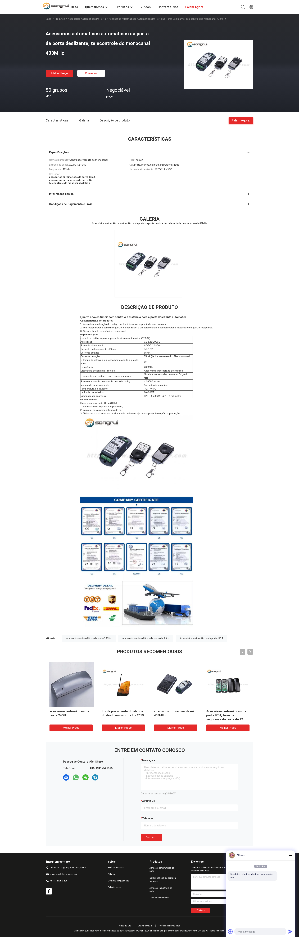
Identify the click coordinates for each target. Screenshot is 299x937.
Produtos (60, 18)
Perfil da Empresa (116, 867)
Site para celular (145, 926)
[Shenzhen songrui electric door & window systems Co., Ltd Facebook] (49, 891)
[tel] (105, 777)
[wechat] (85, 777)
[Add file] (230, 931)
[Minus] (290, 855)
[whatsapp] (76, 777)
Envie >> (201, 910)
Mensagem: (149, 760)
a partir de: (148, 800)
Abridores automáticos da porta (162, 869)
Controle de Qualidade (118, 881)
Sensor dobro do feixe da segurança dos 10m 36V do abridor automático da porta (174, 715)
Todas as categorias (159, 898)
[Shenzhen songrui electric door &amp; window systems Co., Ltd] (56, 5)
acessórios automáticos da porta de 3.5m (145, 638)
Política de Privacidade (169, 926)
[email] (66, 777)
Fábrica (111, 874)
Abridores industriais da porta (161, 889)
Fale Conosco (114, 887)
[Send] (290, 931)
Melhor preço (59, 73)
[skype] (95, 777)
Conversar (91, 73)
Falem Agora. (241, 120)
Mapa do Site (125, 926)
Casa (48, 18)
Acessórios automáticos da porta (87, 18)
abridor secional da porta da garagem (163, 879)
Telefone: (147, 818)
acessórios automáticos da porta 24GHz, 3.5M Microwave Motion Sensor (228, 715)
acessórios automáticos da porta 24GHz (88, 638)
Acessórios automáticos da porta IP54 (201, 638)
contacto (151, 837)
